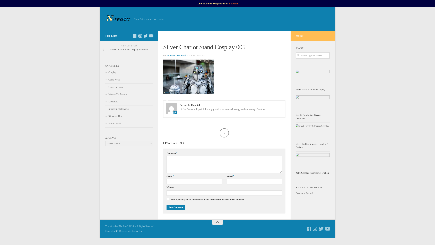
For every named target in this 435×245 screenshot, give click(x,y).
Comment (172, 153)
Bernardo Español (178, 55)
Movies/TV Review (117, 94)
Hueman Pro (137, 231)
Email (230, 176)
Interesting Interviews (118, 109)
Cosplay (112, 72)
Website (170, 187)
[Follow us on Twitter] (145, 36)
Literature (113, 101)
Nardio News (114, 123)
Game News (114, 79)
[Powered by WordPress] (117, 231)
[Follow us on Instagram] (140, 36)
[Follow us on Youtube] (151, 36)
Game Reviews (115, 87)
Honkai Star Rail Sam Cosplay (310, 89)
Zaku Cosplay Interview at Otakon (312, 173)
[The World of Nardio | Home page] (118, 19)
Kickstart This (115, 116)
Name (170, 176)
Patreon (233, 3)
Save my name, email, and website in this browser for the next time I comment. (208, 199)
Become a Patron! (304, 193)
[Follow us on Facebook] (135, 36)
